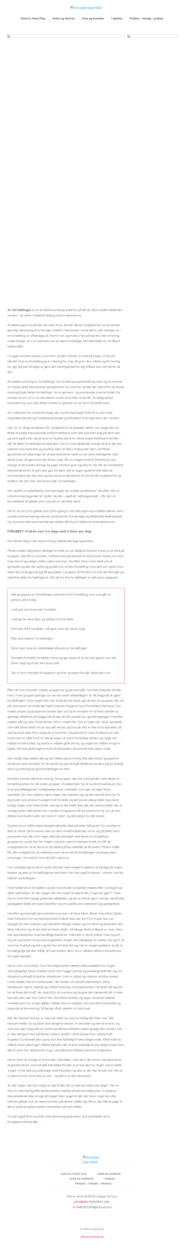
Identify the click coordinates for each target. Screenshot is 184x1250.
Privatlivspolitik (92, 1237)
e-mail (77, 1207)
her (35, 1122)
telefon (83, 1202)
